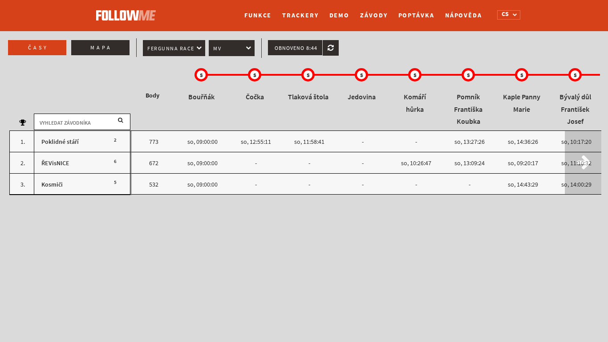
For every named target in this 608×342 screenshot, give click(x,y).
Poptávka (416, 15)
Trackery (300, 15)
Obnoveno (296, 48)
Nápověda (463, 15)
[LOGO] (128, 11)
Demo (339, 15)
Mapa (101, 47)
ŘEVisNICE (55, 163)
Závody (373, 15)
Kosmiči (52, 184)
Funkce (258, 15)
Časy (38, 47)
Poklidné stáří (60, 142)
